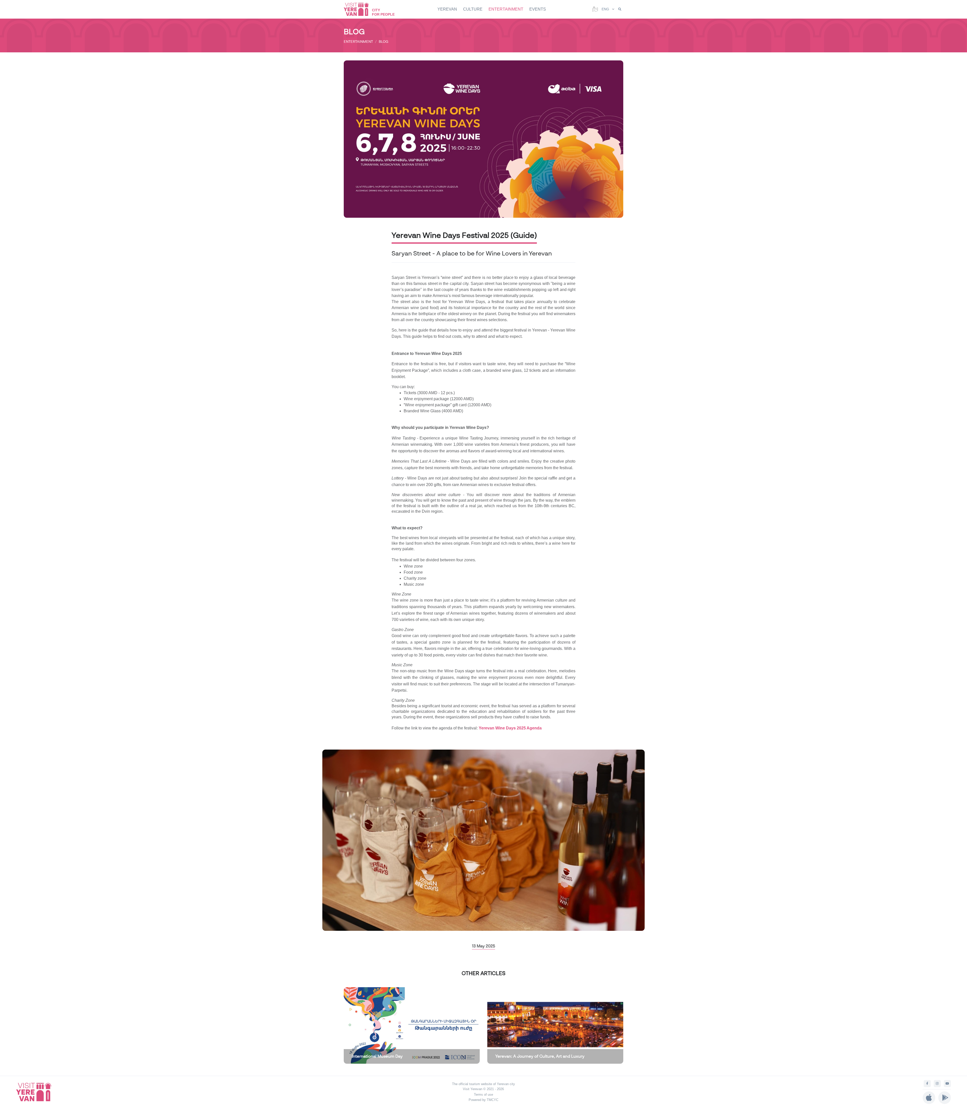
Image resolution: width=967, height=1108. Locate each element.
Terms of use (483, 1094)
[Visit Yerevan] (359, 9)
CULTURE (472, 9)
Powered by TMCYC (483, 1100)
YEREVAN (447, 9)
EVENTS (537, 9)
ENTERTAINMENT (506, 9)
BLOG (383, 41)
